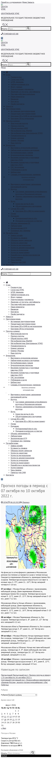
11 (5, 716)
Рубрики (4, 695)
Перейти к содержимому (11, 2)
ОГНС (5, 502)
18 (5, 719)
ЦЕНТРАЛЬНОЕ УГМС (10, 13)
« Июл (3, 728)
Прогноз (25, 502)
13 (11, 716)
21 (13, 719)
